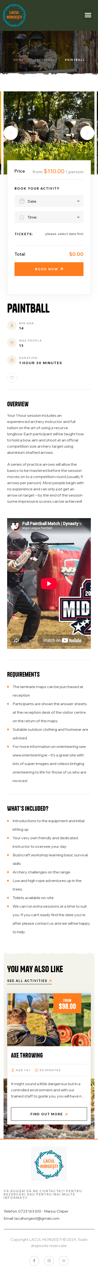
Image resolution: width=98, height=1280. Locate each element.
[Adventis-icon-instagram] (49, 1261)
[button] (88, 14)
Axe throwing (27, 1055)
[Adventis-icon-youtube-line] (64, 1261)
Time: (32, 217)
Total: (20, 254)
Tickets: (24, 234)
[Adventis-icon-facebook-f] (34, 1261)
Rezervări (44, 59)
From (67, 1000)
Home (18, 59)
